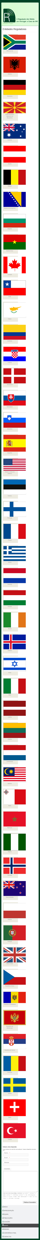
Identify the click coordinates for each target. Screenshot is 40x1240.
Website (6, 1162)
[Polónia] (14, 917)
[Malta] (14, 804)
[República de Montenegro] (14, 1024)
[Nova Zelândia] (14, 895)
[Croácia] (14, 360)
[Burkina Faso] (14, 249)
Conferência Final (10, 1233)
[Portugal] (14, 940)
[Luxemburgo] (14, 759)
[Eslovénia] (14, 427)
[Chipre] (14, 317)
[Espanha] (14, 451)
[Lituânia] (14, 737)
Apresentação (9, 1210)
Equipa (6, 1214)
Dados (6, 1225)
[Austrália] (14, 138)
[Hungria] (14, 605)
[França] (14, 538)
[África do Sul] (14, 49)
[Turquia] (14, 1137)
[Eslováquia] (14, 405)
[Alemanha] (14, 94)
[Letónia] (14, 715)
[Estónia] (14, 494)
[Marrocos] (14, 826)
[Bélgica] (14, 184)
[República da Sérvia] (14, 1048)
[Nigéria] (14, 850)
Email (6, 1157)
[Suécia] (14, 1091)
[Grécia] (14, 560)
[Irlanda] (14, 627)
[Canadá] (14, 273)
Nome (6, 1153)
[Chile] (14, 295)
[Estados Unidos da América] (14, 470)
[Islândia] (14, 649)
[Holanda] (14, 582)
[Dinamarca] (14, 383)
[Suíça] (14, 1115)
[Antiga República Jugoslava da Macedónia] (14, 113)
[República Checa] (14, 984)
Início (6, 1207)
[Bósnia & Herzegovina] (14, 206)
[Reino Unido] (14, 962)
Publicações (8, 1218)
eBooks (6, 1229)
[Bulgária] (14, 227)
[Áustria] (14, 162)
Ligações (7, 1221)
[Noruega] (14, 873)
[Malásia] (14, 782)
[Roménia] (14, 1070)
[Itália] (14, 693)
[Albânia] (14, 72)
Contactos (7, 1236)
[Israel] (14, 671)
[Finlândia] (14, 516)
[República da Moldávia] (14, 1002)
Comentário (7, 1169)
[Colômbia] (14, 339)
